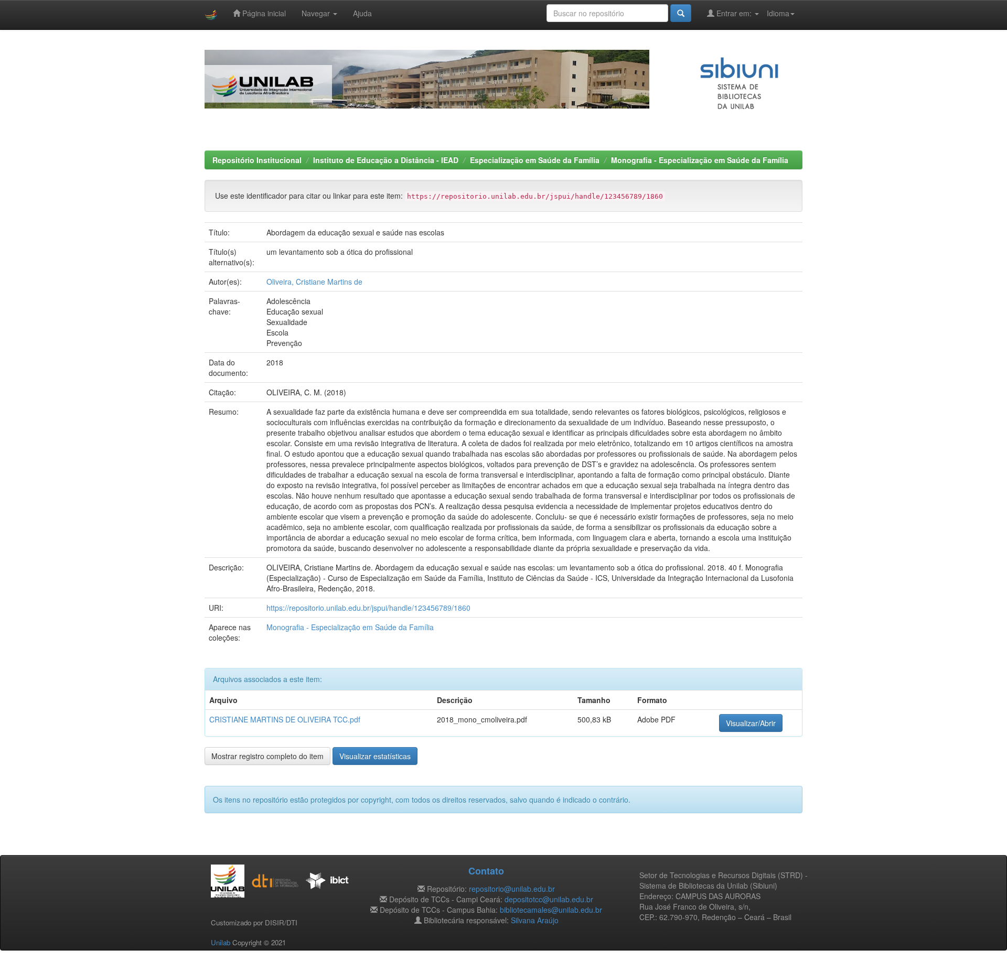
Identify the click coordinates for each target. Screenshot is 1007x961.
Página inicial (263, 13)
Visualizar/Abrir (751, 723)
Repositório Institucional (257, 160)
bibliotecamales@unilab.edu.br (551, 909)
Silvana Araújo (535, 920)
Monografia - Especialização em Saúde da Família (699, 160)
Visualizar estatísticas (375, 756)
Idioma (778, 13)
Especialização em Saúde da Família (534, 160)
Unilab (220, 942)
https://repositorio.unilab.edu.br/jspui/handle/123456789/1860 (368, 607)
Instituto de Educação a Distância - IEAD (385, 160)
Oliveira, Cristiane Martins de (314, 281)
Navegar (317, 13)
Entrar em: (734, 13)
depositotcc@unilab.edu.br (549, 899)
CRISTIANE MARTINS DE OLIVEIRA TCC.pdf (284, 719)
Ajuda (362, 13)
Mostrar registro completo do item (267, 756)
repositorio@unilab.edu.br (512, 888)
